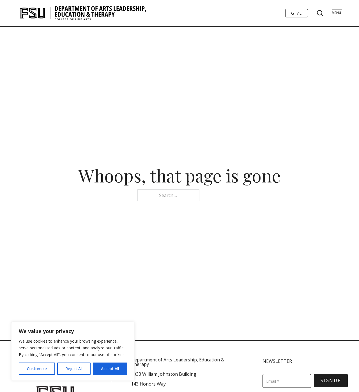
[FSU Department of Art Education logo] (83, 13)
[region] (73, 351)
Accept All (110, 368)
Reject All (73, 368)
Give (296, 13)
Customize (37, 368)
